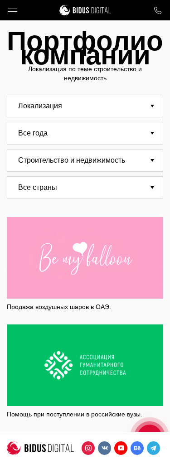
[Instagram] (88, 448)
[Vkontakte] (104, 448)
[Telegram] (153, 448)
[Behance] (137, 448)
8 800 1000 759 (157, 10)
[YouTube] (120, 448)
